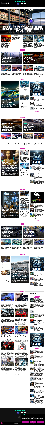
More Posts (14, 377)
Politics (12, 7)
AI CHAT (19, 7)
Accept (26, 421)
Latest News (31, 7)
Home (6, 7)
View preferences (40, 421)
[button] (43, 414)
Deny (33, 421)
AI (21, 7)
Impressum (37, 423)
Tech (24, 7)
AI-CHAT (7, 419)
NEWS (9, 7)
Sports (16, 7)
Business (27, 7)
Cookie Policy (29, 423)
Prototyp (20, 419)
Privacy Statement (33, 423)
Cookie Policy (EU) (36, 7)
